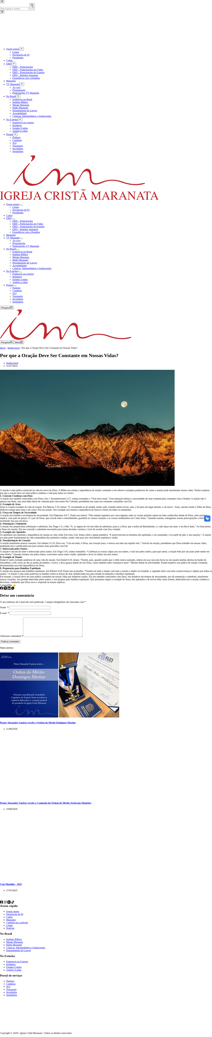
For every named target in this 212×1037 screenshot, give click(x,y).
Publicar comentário (10, 641)
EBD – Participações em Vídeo (27, 224)
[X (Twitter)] (5, 589)
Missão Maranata (20, 257)
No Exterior (12, 271)
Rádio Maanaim (20, 260)
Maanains (11, 235)
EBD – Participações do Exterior (28, 226)
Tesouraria (17, 296)
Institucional (14, 348)
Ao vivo (16, 240)
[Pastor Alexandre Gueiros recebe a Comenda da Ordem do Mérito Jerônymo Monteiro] (59, 797)
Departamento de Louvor (24, 262)
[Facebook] (2, 589)
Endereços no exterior (23, 274)
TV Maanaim (12, 237)
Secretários (17, 299)
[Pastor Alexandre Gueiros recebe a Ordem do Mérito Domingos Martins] (59, 716)
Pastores (16, 288)
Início (3, 348)
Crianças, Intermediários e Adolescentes (31, 268)
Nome (4, 607)
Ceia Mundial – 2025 (11, 884)
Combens (17, 290)
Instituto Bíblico (20, 254)
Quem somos (12, 204)
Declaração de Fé (20, 210)
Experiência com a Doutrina (26, 232)
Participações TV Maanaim (25, 246)
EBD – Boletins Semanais (25, 229)
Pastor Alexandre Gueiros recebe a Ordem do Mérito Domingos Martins (38, 722)
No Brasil (11, 249)
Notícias (10, 928)
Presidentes (17, 212)
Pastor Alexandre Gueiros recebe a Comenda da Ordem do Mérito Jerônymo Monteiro (45, 803)
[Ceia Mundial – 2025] (59, 878)
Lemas (15, 207)
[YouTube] (9, 902)
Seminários (17, 301)
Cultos (9, 215)
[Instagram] (5, 902)
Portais (9, 285)
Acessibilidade (19, 265)
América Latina (20, 282)
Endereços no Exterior (17, 961)
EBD (8, 218)
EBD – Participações (22, 221)
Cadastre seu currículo (17, 922)
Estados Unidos (20, 279)
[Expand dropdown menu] (21, 205)
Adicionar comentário (11, 636)
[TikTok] (12, 902)
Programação (18, 243)
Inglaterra (17, 276)
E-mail (4, 613)
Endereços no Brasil (22, 251)
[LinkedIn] (9, 589)
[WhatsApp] (12, 589)
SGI (14, 293)
